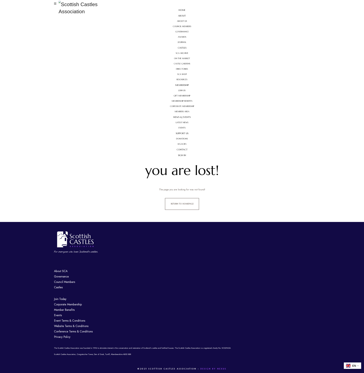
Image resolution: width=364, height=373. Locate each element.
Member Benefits (64, 310)
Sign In (182, 155)
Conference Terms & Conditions (73, 331)
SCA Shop (182, 74)
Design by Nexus (213, 369)
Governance (182, 31)
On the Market (182, 58)
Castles (182, 47)
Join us (182, 90)
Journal (182, 42)
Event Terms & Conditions (69, 321)
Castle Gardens (182, 63)
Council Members (182, 26)
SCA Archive (182, 53)
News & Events (182, 117)
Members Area (182, 111)
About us (182, 21)
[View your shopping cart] (307, 3)
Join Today (60, 299)
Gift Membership (182, 95)
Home (182, 10)
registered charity (211, 348)
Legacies (182, 144)
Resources (182, 79)
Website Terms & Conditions (71, 326)
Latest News (182, 122)
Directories (182, 69)
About (182, 15)
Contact (182, 149)
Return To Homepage (182, 204)
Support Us (182, 133)
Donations (182, 138)
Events (182, 127)
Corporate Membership (182, 106)
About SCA (61, 271)
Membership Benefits (182, 101)
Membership (182, 85)
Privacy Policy (62, 337)
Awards (182, 37)
